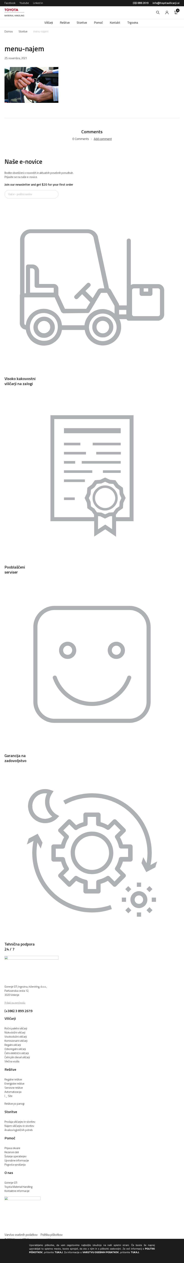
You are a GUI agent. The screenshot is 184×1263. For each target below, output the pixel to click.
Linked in (38, 3)
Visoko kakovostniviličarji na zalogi (20, 381)
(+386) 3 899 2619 (18, 1011)
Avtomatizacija (12, 1092)
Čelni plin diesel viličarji (17, 1057)
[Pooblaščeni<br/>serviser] (92, 562)
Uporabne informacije (16, 1160)
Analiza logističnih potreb (18, 1130)
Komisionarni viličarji (15, 1041)
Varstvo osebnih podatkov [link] (22, 1234)
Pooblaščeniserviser (14, 569)
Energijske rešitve (14, 1083)
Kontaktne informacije (16, 1191)
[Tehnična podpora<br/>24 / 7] (92, 939)
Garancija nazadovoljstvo (15, 758)
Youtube (24, 3)
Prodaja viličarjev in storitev (19, 1122)
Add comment (103, 139)
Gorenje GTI (10, 1183)
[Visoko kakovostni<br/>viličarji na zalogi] (92, 373)
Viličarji (10, 1018)
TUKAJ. (135, 1252)
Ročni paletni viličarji (15, 1028)
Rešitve (10, 1069)
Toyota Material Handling (18, 1187)
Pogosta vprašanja (15, 1164)
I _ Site (8, 1096)
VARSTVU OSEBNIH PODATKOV (100, 1252)
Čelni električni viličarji (16, 1053)
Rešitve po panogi (14, 1104)
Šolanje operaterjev (15, 1156)
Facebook (9, 3)
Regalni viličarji (12, 1045)
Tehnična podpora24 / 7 (19, 946)
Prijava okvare (12, 1148)
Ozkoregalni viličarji (15, 1049)
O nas (8, 1172)
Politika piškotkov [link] (51, 1234)
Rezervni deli (11, 1152)
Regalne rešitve (13, 1079)
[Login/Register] (167, 12)
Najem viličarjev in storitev (19, 1126)
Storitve (23, 31)
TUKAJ (59, 1252)
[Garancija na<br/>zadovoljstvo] (92, 750)
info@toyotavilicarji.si (166, 3)
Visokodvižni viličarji (15, 1037)
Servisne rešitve (13, 1088)
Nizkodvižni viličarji (14, 1032)
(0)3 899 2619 (140, 3)
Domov (8, 31)
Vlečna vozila (11, 1061)
